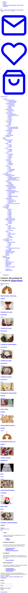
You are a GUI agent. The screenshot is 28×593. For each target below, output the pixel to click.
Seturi (7, 172)
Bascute (10, 131)
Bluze (9, 210)
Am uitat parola (4, 591)
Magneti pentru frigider (13, 196)
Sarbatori (7, 181)
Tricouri (10, 211)
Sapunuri (10, 176)
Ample (9, 225)
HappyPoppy (17, 280)
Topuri (7, 208)
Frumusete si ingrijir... (10, 175)
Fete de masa (11, 199)
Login (4, 1)
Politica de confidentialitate (14, 576)
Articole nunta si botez (7, 239)
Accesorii (5, 98)
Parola (2, 585)
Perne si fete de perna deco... (14, 203)
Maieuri (10, 213)
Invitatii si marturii (9, 252)
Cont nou (5, 2)
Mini (9, 235)
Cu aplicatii (10, 230)
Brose (7, 143)
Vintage (7, 265)
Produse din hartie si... (10, 185)
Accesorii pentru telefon (13, 128)
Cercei (7, 152)
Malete (9, 215)
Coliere (7, 165)
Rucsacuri (10, 118)
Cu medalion (11, 170)
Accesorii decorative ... (10, 100)
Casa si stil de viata (7, 174)
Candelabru (10, 154)
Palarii (9, 134)
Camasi (9, 212)
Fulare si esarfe (9, 121)
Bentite (9, 107)
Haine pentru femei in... (10, 218)
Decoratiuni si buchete (10, 251)
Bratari (9, 141)
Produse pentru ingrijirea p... (14, 177)
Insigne (9, 111)
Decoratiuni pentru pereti (13, 191)
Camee (9, 144)
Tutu (9, 229)
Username (3, 582)
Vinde (4, 4)
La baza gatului (11, 169)
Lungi (9, 168)
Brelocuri (8, 125)
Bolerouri (10, 220)
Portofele (10, 116)
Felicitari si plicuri (12, 188)
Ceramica (8, 205)
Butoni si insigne (9, 109)
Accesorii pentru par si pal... (14, 247)
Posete (9, 117)
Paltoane (10, 222)
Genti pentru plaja (12, 114)
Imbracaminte (6, 206)
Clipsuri (10, 155)
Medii (9, 166)
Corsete (9, 216)
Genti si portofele (9, 112)
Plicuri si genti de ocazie (13, 115)
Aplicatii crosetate (12, 102)
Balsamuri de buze (12, 178)
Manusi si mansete (9, 135)
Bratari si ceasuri (9, 139)
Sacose (9, 119)
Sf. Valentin (10, 184)
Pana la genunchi (11, 228)
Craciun (10, 182)
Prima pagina (6, 274)
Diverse (10, 146)
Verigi (9, 158)
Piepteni (10, 108)
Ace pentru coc (11, 104)
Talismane (10, 164)
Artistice (10, 161)
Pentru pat (10, 202)
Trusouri (7, 255)
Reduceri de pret (9, 270)
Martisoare (8, 136)
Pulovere (10, 209)
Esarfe (9, 122)
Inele (7, 148)
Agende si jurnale (12, 186)
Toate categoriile (6, 257)
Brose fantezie (11, 110)
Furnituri (5, 256)
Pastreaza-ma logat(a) (6, 588)
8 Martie (10, 183)
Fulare (9, 123)
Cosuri (9, 193)
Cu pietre (10, 145)
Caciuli (9, 132)
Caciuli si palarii (9, 130)
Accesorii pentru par (10, 103)
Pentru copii (8, 264)
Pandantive (8, 159)
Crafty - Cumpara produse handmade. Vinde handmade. (12, 9)
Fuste (7, 224)
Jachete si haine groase (10, 219)
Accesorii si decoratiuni (10, 190)
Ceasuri (9, 142)
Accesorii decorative (12, 101)
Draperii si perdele (12, 201)
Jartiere (9, 249)
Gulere (9, 124)
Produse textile (9, 198)
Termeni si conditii (4, 576)
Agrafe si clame (11, 105)
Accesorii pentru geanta (13, 127)
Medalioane (10, 163)
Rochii (7, 231)
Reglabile (10, 149)
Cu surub (10, 156)
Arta (4, 137)
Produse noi (8, 269)
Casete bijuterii (11, 192)
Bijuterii (4, 138)
